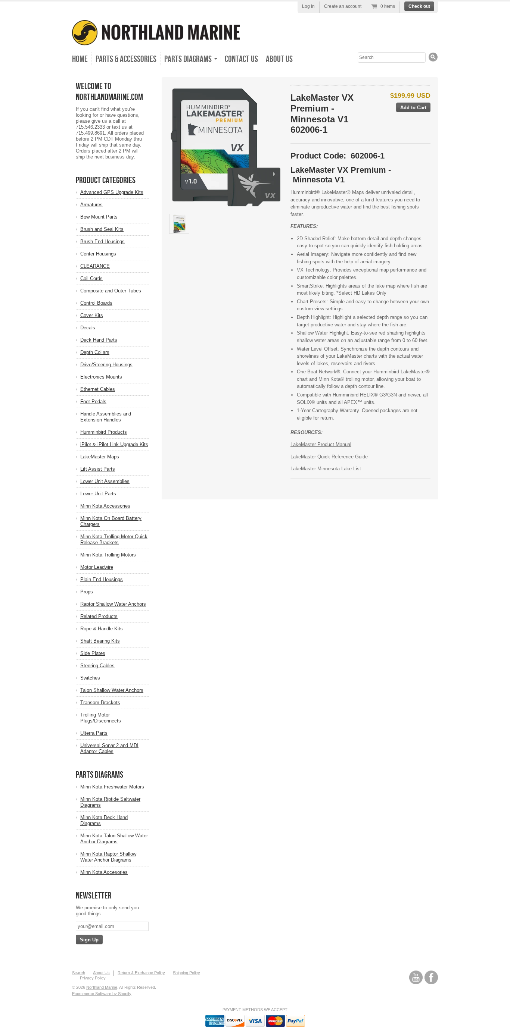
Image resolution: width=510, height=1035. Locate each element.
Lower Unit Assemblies (105, 481)
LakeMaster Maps (99, 457)
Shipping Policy (186, 972)
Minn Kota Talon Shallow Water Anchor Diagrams (114, 838)
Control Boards (96, 303)
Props (86, 592)
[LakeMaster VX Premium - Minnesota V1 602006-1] (225, 147)
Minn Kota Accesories (104, 872)
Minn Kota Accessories (105, 506)
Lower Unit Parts (98, 493)
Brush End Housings (102, 241)
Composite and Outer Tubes (110, 291)
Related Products (99, 616)
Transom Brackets (100, 702)
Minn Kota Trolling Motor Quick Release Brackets (113, 539)
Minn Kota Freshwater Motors (112, 787)
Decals (87, 327)
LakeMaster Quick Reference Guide (329, 457)
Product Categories (106, 180)
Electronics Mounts (101, 377)
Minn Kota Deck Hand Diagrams (104, 820)
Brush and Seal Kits (102, 229)
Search (78, 972)
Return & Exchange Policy (141, 972)
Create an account (342, 6)
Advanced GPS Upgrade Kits (111, 192)
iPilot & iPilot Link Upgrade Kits (114, 444)
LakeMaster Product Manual (320, 444)
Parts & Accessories (126, 59)
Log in (308, 6)
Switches (90, 678)
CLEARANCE (95, 266)
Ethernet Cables (97, 389)
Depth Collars (94, 352)
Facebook (431, 977)
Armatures (91, 204)
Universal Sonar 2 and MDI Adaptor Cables (109, 748)
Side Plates (92, 653)
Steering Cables (97, 665)
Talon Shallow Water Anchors (111, 690)
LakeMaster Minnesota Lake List (325, 468)
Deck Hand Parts (98, 340)
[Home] (156, 40)
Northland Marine (101, 987)
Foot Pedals (93, 401)
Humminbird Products (103, 432)
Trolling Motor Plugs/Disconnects (100, 718)
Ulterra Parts (94, 733)
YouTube (416, 977)
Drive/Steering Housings (106, 364)
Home (80, 59)
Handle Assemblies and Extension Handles (105, 417)
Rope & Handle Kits (101, 628)
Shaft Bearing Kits (100, 641)
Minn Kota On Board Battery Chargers (111, 521)
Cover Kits (91, 315)
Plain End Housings (101, 579)
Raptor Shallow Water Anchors (113, 604)
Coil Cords (91, 278)
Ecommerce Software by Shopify (101, 993)
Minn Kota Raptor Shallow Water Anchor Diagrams (108, 857)
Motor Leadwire (96, 567)
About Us (279, 59)
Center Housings (98, 254)
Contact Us (241, 59)
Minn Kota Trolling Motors (108, 555)
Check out (419, 6)
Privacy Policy (93, 978)
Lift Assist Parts (97, 469)
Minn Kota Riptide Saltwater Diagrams (110, 802)
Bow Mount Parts (99, 217)
